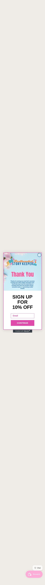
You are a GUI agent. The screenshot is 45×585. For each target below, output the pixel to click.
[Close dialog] (39, 255)
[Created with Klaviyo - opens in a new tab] (22, 331)
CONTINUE (22, 323)
